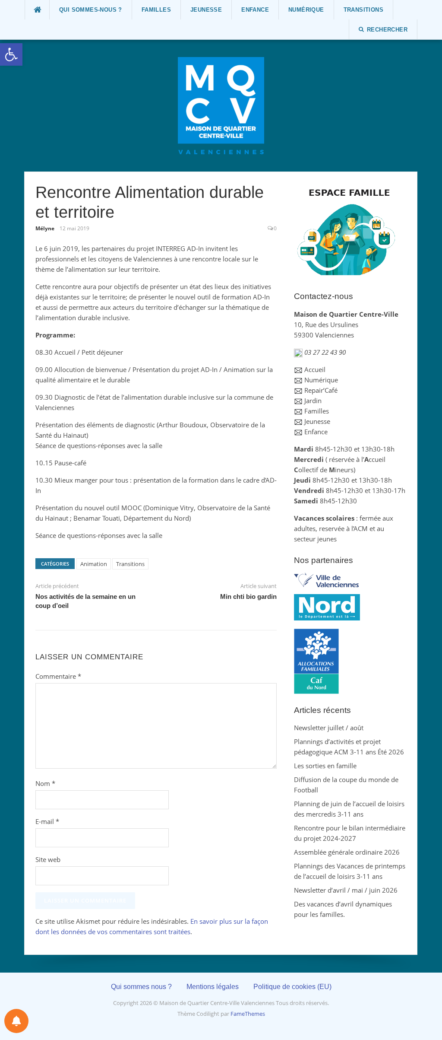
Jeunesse (206, 9)
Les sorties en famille (325, 765)
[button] (11, 54)
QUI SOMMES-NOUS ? (90, 9)
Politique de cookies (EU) (292, 986)
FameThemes (247, 1014)
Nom (45, 783)
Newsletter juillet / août (328, 727)
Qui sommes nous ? (141, 986)
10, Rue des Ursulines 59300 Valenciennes (346, 324)
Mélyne (44, 228)
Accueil (314, 369)
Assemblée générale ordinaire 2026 (347, 852)
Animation (93, 564)
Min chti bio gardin (248, 596)
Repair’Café (321, 390)
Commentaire (58, 676)
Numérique (306, 9)
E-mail (47, 821)
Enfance (255, 9)
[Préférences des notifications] (16, 1021)
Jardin (313, 400)
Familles (156, 9)
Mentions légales (212, 986)
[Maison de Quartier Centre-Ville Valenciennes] (221, 105)
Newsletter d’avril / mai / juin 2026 (346, 890)
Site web (47, 859)
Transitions (363, 9)
